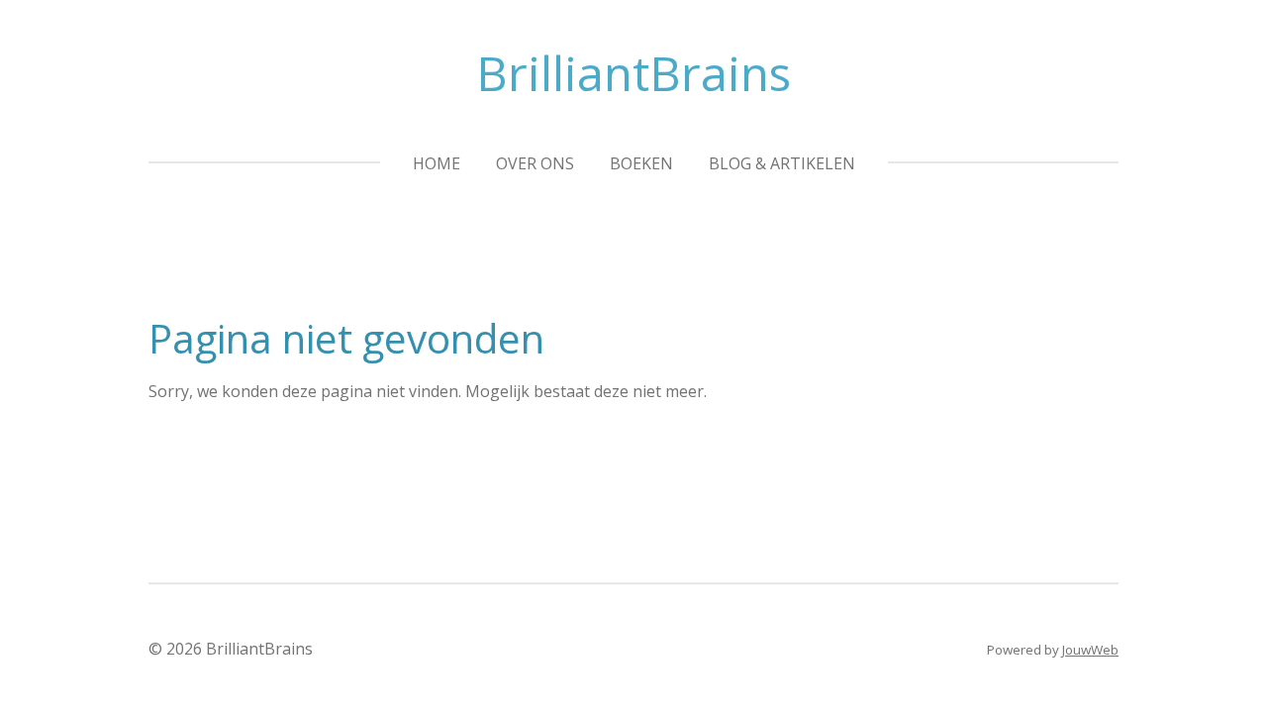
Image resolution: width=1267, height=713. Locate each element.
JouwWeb (1090, 650)
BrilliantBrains (633, 73)
